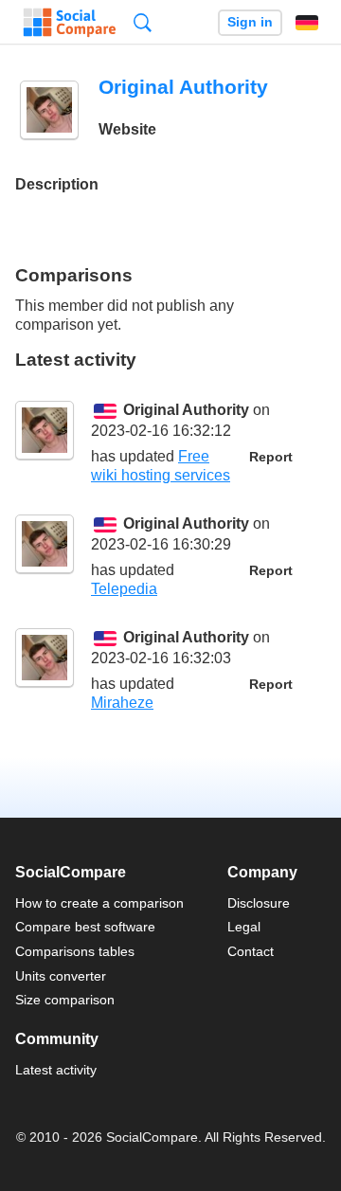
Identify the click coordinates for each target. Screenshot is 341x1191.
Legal (243, 926)
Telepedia (124, 589)
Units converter (60, 975)
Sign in (250, 22)
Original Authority (186, 410)
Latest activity (56, 1069)
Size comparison (65, 999)
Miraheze (122, 703)
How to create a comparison (99, 903)
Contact (250, 951)
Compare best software (85, 926)
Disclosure (258, 903)
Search (143, 22)
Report (271, 457)
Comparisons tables (75, 951)
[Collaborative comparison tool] (69, 22)
